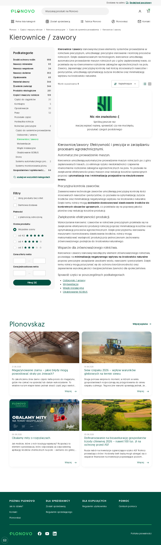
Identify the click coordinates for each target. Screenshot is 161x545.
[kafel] (150, 84)
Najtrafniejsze (125, 83)
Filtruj (32, 282)
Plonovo (13, 29)
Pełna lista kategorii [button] (25, 21)
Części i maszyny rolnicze (31, 29)
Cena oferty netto (22, 254)
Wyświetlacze (70, 284)
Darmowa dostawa (27, 205)
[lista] (145, 84)
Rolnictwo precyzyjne (55, 29)
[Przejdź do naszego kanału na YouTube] (47, 533)
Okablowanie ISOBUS (75, 291)
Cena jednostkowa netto (26, 266)
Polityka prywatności (141, 533)
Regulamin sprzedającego (59, 512)
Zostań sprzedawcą (60, 21)
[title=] (44, 363)
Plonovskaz (122, 21)
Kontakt (146, 21)
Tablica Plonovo (93, 21)
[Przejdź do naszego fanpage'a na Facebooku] (39, 533)
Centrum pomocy (128, 506)
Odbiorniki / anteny (74, 280)
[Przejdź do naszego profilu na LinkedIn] (54, 533)
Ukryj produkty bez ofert (30, 198)
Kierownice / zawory (112, 29)
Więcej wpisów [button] (140, 324)
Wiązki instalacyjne (73, 288)
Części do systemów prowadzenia (84, 29)
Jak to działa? (16, 506)
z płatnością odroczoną (30, 217)
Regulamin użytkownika (94, 506)
